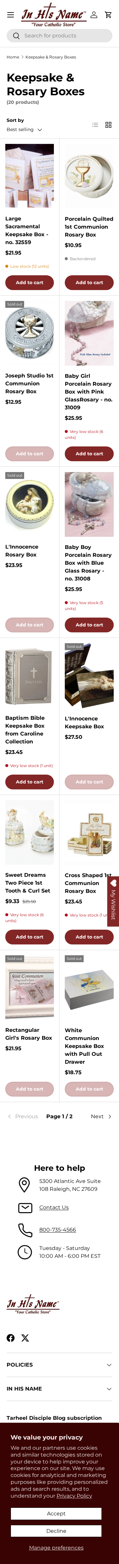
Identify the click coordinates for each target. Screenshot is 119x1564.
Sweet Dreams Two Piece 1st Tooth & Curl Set (27, 883)
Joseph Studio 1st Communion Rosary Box (29, 384)
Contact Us (54, 1207)
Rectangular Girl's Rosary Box (28, 1034)
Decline (56, 1531)
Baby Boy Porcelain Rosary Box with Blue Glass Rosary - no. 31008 (88, 563)
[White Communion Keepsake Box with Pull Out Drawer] (89, 987)
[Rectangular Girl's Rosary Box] (29, 987)
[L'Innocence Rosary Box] (29, 504)
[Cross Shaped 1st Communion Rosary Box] (89, 832)
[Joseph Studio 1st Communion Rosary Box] (29, 333)
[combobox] (59, 35)
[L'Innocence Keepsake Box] (89, 675)
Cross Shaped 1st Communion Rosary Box (88, 883)
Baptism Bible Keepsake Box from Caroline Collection (25, 730)
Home (13, 57)
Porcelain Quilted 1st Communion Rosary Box (89, 227)
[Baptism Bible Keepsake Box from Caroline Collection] (29, 675)
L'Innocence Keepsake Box (84, 722)
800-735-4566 (57, 1230)
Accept (56, 1513)
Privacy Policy (74, 1496)
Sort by (15, 120)
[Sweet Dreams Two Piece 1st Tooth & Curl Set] (29, 832)
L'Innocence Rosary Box (21, 551)
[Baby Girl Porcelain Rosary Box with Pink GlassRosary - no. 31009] (89, 333)
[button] (108, 15)
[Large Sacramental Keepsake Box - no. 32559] (29, 176)
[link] (24, 1117)
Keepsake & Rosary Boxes (50, 57)
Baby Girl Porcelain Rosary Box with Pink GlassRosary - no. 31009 (88, 392)
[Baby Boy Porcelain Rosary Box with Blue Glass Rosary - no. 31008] (89, 504)
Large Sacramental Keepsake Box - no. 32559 (26, 230)
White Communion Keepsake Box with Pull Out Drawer (84, 1046)
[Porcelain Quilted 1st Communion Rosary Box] (89, 176)
